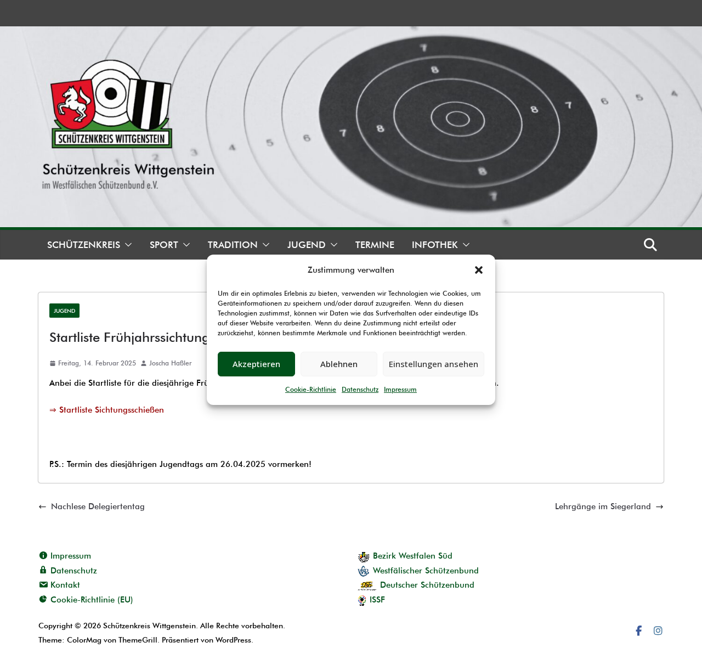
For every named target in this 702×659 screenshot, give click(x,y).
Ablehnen (339, 363)
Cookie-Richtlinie (310, 389)
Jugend (306, 244)
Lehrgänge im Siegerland (603, 506)
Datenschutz (360, 389)
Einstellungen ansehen (433, 363)
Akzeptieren (256, 363)
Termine (374, 244)
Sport (164, 244)
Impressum (400, 389)
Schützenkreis (83, 244)
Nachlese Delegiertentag (98, 506)
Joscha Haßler (170, 363)
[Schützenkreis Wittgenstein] (351, 33)
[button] (478, 269)
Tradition (233, 244)
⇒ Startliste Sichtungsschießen (106, 410)
